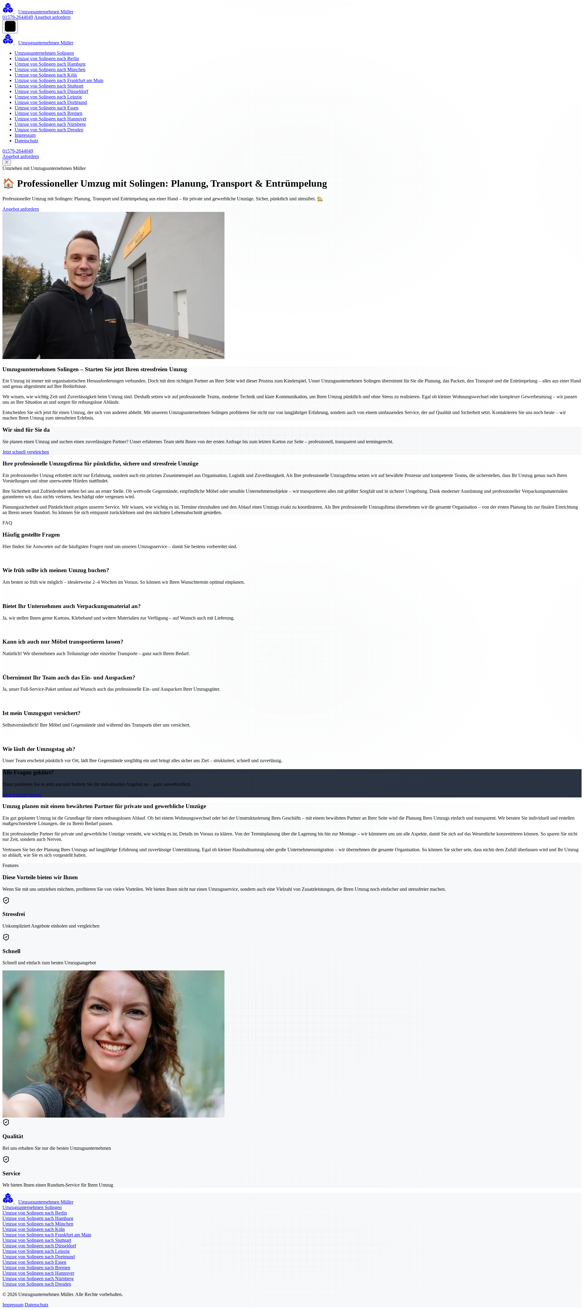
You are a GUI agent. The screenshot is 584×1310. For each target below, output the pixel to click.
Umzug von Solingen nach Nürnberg (50, 124)
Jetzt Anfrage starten (21, 794)
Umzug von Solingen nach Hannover (50, 118)
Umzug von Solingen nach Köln (46, 75)
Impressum (25, 135)
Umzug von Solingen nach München (50, 69)
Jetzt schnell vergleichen (25, 452)
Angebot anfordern (52, 17)
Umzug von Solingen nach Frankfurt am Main (59, 80)
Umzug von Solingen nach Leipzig (48, 96)
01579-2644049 (17, 17)
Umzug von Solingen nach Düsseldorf (51, 91)
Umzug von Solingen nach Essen (46, 107)
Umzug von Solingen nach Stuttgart (49, 85)
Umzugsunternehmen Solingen (44, 53)
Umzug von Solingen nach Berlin (47, 58)
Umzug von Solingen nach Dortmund (51, 102)
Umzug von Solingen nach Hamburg (50, 64)
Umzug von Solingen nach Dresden (49, 129)
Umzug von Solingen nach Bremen (48, 113)
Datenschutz (26, 140)
